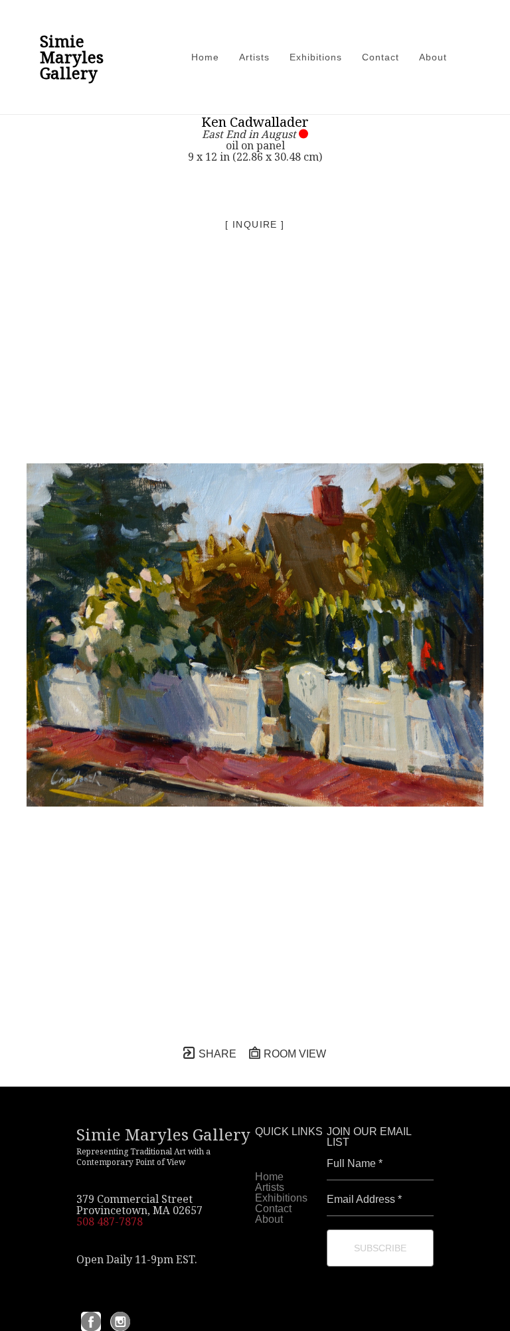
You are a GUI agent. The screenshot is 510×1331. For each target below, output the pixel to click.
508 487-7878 (109, 1221)
